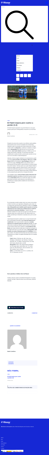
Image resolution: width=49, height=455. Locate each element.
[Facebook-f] (18, 430)
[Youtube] (2, 430)
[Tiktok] (14, 430)
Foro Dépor (3, 444)
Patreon (2, 446)
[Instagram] (6, 430)
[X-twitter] (10, 430)
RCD (2, 439)
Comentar (34, 313)
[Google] (21, 430)
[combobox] (7, 7)
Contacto (2, 448)
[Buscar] (19, 25)
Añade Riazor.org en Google (17, 307)
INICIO (2, 437)
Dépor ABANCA (4, 443)
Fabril (8, 120)
